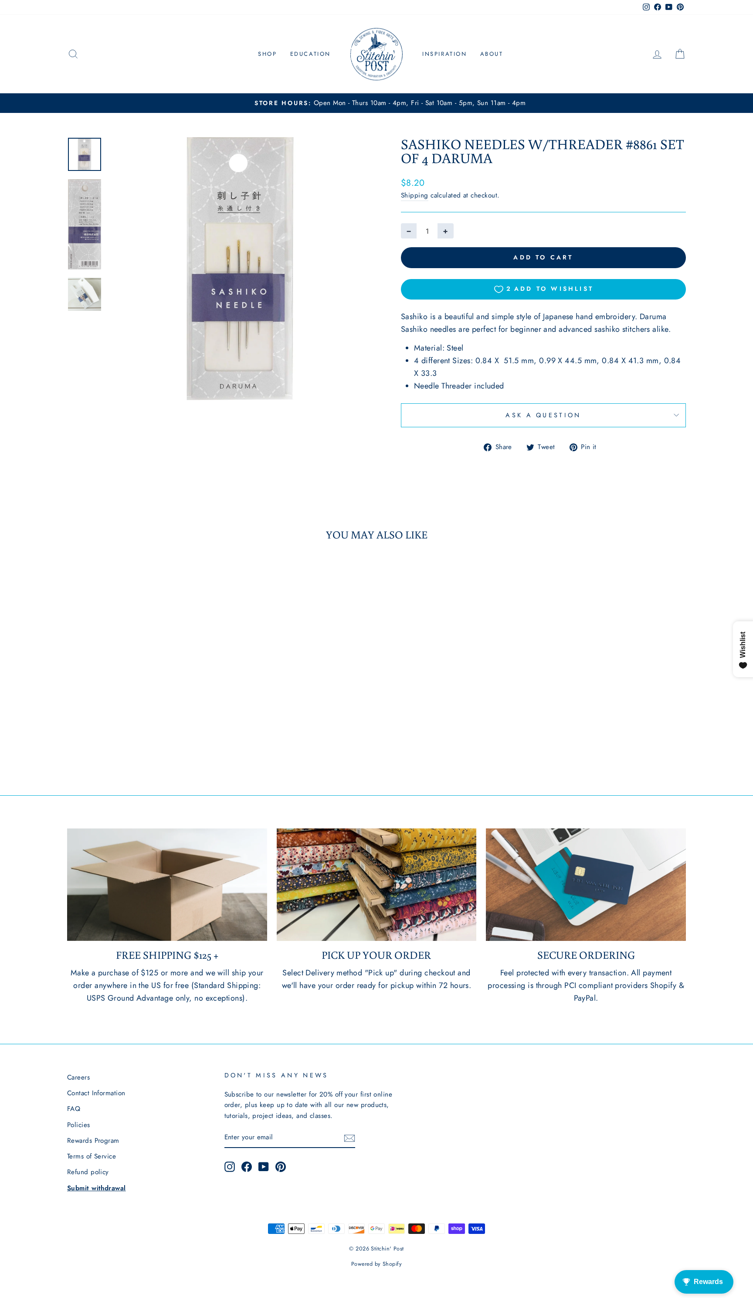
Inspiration (444, 54)
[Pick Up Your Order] (377, 884)
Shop (267, 54)
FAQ (73, 1109)
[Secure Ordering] (586, 884)
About (491, 54)
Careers (78, 1077)
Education (310, 54)
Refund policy (88, 1172)
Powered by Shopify (376, 1264)
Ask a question (543, 415)
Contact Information (96, 1093)
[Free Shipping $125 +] (167, 884)
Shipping (414, 195)
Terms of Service (91, 1156)
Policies (78, 1125)
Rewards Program (93, 1140)
